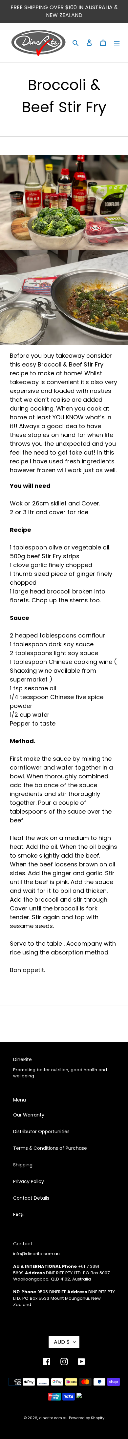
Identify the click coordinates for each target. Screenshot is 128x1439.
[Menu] (117, 42)
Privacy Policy (28, 1181)
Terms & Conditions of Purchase (50, 1148)
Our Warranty (28, 1115)
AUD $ (62, 1342)
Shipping (22, 1165)
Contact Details (31, 1198)
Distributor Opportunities (41, 1131)
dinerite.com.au (53, 1417)
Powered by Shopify (86, 1417)
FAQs (19, 1214)
